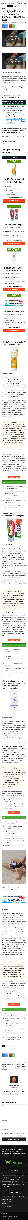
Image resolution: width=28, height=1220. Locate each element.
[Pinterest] (10, 26)
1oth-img (8, 1046)
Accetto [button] (10, 6)
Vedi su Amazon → (14, 201)
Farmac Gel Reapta (16, 113)
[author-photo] (14, 1083)
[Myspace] (15, 1196)
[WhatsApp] (13, 26)
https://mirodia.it (14, 1087)
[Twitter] (6, 26)
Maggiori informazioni (19, 6)
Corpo (3, 8)
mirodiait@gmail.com (11, 1189)
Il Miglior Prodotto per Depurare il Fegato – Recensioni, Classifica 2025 (20, 1067)
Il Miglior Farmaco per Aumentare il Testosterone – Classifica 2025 (7, 1067)
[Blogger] (4, 1196)
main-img (13, 1046)
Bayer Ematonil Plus (11, 887)
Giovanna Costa (6, 22)
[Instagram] (12, 1196)
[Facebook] (3, 26)
